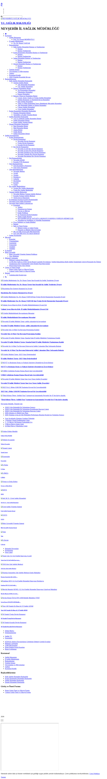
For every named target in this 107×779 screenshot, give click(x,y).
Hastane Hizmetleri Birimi (22, 113)
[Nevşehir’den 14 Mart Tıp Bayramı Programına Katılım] (20, 330)
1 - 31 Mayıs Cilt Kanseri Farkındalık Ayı (18, 422)
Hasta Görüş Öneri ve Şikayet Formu (21, 269)
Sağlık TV (8, 636)
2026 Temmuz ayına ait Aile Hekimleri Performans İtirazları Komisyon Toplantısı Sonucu (34, 415)
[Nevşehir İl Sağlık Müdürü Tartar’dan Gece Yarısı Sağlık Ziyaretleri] (24, 379)
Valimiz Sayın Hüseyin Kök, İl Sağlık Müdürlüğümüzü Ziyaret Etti (24, 309)
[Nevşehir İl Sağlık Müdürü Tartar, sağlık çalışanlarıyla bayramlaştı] (23, 321)
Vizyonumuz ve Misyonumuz (19, 71)
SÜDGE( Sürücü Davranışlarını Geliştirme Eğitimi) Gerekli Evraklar (27, 642)
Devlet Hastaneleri (19, 139)
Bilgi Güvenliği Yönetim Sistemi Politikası (23, 254)
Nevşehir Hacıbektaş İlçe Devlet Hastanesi (32, 156)
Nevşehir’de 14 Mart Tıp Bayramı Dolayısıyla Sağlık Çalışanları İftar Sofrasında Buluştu (32, 350)
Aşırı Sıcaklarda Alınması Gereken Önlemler (19, 418)
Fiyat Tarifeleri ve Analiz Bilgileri (24, 222)
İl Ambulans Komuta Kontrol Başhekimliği (23, 200)
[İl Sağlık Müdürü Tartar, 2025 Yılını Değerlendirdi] (18, 354)
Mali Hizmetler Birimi (20, 128)
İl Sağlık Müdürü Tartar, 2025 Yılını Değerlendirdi (19, 358)
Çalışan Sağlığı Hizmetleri (26, 107)
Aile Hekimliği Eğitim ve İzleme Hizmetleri (32, 105)
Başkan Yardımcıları (24, 51)
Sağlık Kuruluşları (15, 235)
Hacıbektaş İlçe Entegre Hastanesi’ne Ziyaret (17, 293)
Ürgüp (15, 184)
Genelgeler (12, 243)
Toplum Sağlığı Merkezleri (18, 192)
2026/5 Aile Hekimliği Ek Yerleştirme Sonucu (20, 407)
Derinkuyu (16, 177)
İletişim (15, 224)
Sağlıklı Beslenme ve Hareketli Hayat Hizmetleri (34, 100)
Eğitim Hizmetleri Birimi (21, 134)
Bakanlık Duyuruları (12, 548)
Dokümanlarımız (10, 633)
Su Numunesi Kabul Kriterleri (27, 215)
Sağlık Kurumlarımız (12, 135)
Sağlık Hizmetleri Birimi (21, 120)
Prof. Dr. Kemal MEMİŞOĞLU (24, 39)
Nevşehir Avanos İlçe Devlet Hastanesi (30, 151)
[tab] (53, 411)
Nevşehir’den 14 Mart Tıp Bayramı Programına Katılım (21, 334)
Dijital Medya (9, 631)
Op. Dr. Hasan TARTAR (21, 43)
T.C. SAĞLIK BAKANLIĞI (16, 23)
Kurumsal (8, 36)
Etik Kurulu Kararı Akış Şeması (19, 265)
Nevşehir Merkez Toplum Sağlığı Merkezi (27, 194)
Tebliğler (12, 249)
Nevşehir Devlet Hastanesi (26, 141)
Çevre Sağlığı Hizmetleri (26, 109)
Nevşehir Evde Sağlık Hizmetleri (20, 201)
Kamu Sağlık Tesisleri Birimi (22, 122)
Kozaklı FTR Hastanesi (21, 162)
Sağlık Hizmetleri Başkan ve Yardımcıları (27, 58)
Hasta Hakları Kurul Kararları (15, 647)
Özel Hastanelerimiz (16, 164)
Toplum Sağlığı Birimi (20, 83)
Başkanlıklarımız (10, 79)
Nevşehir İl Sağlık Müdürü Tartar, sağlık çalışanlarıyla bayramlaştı (24, 326)
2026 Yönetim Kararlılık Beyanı (19, 77)
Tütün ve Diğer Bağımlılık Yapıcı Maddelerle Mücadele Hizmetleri (40, 103)
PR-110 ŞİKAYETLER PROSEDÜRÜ (26, 232)
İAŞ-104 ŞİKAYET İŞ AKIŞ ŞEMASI (26, 233)
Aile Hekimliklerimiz (16, 169)
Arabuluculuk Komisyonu (17, 275)
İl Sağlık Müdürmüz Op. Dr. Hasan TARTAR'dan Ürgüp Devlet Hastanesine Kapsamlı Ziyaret (34, 301)
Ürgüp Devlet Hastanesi (25, 143)
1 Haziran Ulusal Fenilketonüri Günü (17, 420)
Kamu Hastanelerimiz (16, 137)
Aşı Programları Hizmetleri (26, 90)
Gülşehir (16, 179)
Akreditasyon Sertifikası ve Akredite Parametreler (34, 220)
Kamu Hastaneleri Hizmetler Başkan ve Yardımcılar (30, 53)
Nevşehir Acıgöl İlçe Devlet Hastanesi (30, 149)
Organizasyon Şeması (25, 209)
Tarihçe (11, 73)
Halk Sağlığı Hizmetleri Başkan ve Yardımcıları (29, 47)
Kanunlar (12, 239)
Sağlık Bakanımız (15, 37)
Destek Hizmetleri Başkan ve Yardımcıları (27, 64)
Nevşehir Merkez (19, 171)
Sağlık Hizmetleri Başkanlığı (18, 117)
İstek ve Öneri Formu (20, 226)
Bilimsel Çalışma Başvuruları (18, 260)
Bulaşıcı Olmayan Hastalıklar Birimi (25, 96)
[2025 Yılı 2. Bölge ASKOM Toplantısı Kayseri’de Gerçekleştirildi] (23, 387)
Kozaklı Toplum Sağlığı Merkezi (24, 196)
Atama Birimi (17, 130)
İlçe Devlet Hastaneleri (20, 147)
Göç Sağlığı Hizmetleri (25, 86)
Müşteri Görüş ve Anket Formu (28, 228)
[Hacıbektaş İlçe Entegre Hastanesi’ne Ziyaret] (16, 289)
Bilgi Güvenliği (10, 252)
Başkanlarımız (14, 45)
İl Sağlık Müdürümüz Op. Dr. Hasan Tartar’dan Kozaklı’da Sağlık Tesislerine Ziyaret (31, 284)
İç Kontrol (8, 250)
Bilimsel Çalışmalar (11, 258)
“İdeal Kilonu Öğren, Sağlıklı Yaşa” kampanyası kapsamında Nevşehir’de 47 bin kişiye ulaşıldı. (34, 399)
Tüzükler (12, 247)
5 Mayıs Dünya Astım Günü (14, 424)
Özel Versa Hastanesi (20, 167)
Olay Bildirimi (14, 256)
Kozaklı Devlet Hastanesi (26, 145)
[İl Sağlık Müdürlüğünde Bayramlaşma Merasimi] (17, 313)
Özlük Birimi (17, 132)
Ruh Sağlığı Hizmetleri (25, 102)
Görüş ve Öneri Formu (12, 267)
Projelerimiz (9, 550)
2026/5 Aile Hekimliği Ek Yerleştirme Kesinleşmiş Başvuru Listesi (27, 409)
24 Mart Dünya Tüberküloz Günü (16, 426)
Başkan (20, 49)
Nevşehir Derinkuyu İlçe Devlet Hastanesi (31, 152)
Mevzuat (8, 237)
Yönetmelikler (14, 241)
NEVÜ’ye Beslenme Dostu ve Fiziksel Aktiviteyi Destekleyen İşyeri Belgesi (27, 367)
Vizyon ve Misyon (24, 211)
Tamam (3, 777)
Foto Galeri (9, 552)
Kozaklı (16, 183)
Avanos (15, 175)
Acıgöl (15, 173)
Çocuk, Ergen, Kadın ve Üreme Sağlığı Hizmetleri (34, 98)
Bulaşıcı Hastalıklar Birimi (22, 88)
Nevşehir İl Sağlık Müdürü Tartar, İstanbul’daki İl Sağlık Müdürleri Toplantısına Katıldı (32, 342)
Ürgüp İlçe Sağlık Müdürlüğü (23, 190)
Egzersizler (8, 638)
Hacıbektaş (17, 181)
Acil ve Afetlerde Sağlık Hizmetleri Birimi (27, 118)
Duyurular (4, 404)
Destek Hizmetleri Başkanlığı (19, 124)
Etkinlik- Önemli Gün (15, 404)
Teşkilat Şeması (14, 69)
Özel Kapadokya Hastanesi (22, 166)
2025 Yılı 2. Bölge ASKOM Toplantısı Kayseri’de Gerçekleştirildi (23, 391)
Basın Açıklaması (11, 649)
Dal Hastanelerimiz (15, 158)
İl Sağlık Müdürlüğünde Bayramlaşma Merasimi (18, 317)
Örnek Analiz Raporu (25, 216)
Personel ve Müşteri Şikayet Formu (29, 230)
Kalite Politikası (23, 213)
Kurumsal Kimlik (15, 75)
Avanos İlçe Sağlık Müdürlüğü (23, 188)
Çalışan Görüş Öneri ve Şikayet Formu (22, 271)
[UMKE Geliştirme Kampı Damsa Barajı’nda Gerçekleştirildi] (21, 371)
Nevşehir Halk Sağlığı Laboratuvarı (21, 203)
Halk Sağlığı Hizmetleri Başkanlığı (20, 81)
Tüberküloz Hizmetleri (25, 92)
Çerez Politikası (94, 773)
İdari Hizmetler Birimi (20, 126)
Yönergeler (13, 245)
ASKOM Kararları (11, 645)
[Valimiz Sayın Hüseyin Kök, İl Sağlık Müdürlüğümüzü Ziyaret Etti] (24, 305)
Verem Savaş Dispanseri (21, 198)
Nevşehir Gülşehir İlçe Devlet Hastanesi (31, 154)
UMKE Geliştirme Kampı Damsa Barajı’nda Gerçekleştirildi (22, 375)
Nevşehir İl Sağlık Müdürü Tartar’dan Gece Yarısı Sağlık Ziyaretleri (25, 383)
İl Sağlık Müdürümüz (16, 41)
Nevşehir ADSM (19, 160)
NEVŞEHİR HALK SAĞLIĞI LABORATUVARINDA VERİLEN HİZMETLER (45, 218)
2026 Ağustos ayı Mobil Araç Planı (16, 413)
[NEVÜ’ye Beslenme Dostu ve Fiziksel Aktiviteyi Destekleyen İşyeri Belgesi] (27, 363)
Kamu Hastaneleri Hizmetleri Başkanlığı (22, 111)
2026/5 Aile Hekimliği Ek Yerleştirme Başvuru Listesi (22, 411)
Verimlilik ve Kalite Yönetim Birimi (25, 115)
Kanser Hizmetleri (24, 94)
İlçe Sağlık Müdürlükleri (17, 186)
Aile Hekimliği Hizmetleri (26, 85)
